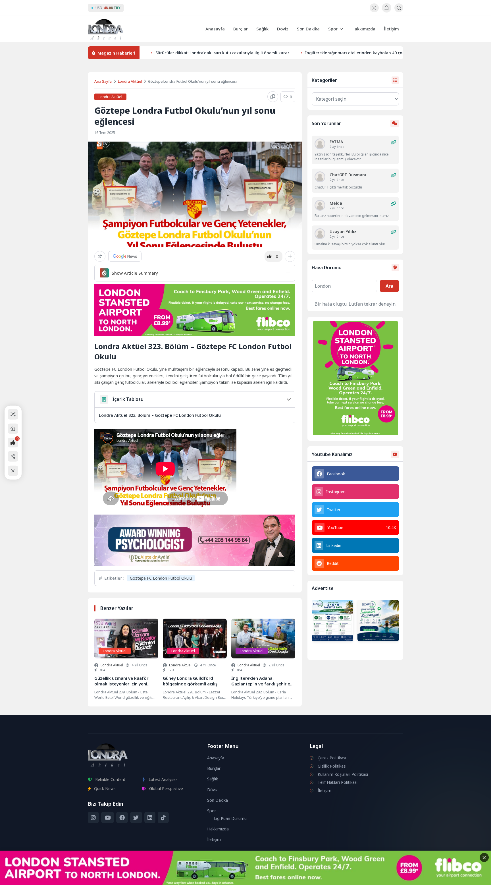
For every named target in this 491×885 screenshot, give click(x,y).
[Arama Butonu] (398, 7)
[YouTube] (107, 818)
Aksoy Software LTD (292, 878)
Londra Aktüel (130, 81)
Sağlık (262, 29)
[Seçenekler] (290, 256)
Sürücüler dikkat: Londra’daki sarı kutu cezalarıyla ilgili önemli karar (222, 52)
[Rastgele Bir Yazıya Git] (13, 414)
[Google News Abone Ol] (125, 256)
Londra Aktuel (112, 665)
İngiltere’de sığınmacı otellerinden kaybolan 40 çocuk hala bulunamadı (374, 52)
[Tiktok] (163, 818)
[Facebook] (122, 818)
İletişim (391, 29)
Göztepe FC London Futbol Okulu (161, 578)
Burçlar (240, 29)
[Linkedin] (149, 818)
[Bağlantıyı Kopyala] (272, 96)
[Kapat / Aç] (13, 470)
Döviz (282, 29)
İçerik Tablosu (128, 399)
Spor (333, 29)
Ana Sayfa (103, 81)
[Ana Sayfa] (13, 428)
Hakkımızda (363, 29)
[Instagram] (93, 818)
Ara (389, 286)
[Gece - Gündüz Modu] (374, 10)
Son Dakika (308, 29)
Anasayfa (215, 29)
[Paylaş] (99, 256)
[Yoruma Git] (393, 142)
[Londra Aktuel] (105, 29)
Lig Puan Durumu (230, 818)
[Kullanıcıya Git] (320, 143)
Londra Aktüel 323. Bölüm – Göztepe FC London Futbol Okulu (160, 415)
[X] (136, 818)
